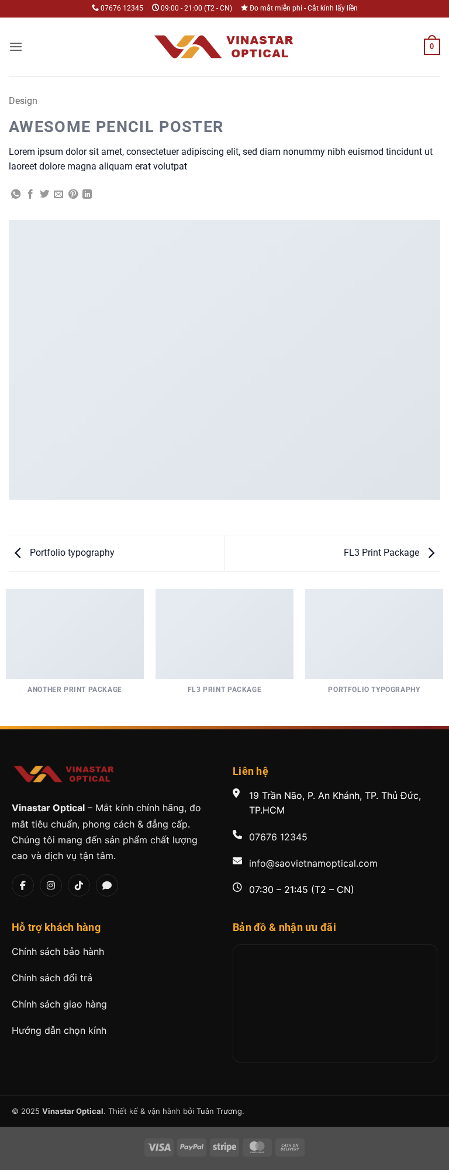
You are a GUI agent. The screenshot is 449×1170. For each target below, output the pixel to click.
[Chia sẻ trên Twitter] (44, 194)
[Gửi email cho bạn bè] (58, 194)
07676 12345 (278, 837)
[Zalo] (107, 885)
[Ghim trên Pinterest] (73, 194)
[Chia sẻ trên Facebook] (30, 194)
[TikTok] (79, 885)
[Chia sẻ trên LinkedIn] (87, 194)
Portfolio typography (71, 552)
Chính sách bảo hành (58, 951)
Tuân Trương (219, 1111)
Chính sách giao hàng (59, 1004)
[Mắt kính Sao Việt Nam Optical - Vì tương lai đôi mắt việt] (224, 47)
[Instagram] (51, 885)
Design (23, 100)
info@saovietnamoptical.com (313, 863)
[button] (16, 46)
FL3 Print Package (383, 552)
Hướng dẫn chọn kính (59, 1030)
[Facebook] (23, 885)
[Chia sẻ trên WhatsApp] (15, 194)
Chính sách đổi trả (52, 978)
